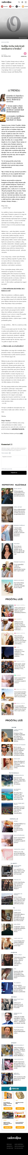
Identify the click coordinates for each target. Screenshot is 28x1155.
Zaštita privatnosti (19, 1146)
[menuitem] (22, 2)
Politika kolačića (19, 1148)
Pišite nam (9, 1144)
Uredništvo (9, 1146)
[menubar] (22, 2)
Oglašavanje (10, 1148)
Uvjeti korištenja (19, 1144)
